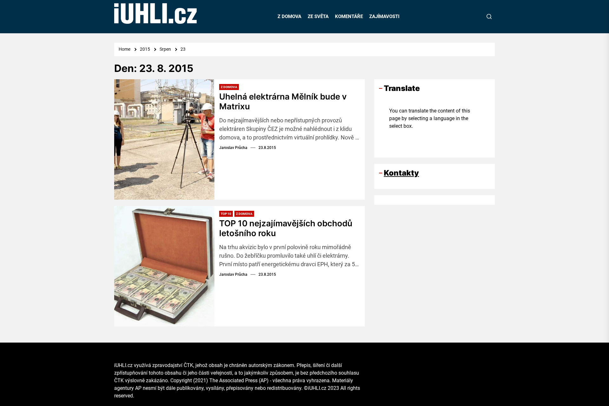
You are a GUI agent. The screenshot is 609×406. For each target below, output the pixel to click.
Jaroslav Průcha (233, 147)
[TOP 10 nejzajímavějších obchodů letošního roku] (164, 266)
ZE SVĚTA (318, 16)
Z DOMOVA (289, 16)
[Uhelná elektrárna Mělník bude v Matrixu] (164, 139)
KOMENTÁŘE (349, 16)
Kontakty (401, 172)
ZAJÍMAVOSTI (384, 16)
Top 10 (226, 214)
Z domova (229, 87)
